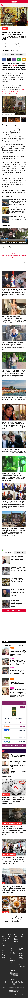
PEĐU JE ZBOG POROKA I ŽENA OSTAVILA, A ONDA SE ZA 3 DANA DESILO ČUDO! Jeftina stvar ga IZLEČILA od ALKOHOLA (18, 592)
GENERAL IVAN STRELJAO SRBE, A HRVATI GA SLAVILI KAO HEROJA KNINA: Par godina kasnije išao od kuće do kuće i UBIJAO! (14, 830)
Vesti (4, 931)
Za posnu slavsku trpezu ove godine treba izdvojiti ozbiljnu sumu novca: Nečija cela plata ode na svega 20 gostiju (13, 918)
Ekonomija (4, 938)
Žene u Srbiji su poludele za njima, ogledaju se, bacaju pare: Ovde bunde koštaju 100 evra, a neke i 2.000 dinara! (13, 889)
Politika (3, 933)
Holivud (9, 936)
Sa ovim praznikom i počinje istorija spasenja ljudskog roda (13, 91)
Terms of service (22, 966)
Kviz (9, 938)
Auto (11, 962)
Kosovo (3, 943)
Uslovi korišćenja (22, 960)
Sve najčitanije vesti (14, 610)
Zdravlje (3, 955)
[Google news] (14, 984)
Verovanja (23, 262)
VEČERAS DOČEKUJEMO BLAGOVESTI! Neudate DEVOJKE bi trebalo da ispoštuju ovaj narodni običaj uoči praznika (17, 210)
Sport (16, 931)
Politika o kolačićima (21, 958)
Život (3, 950)
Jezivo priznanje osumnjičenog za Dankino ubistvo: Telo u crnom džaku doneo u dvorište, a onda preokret (18, 603)
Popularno (20, 645)
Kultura (3, 959)
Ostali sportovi (16, 939)
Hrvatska (12, 955)
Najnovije (20, 552)
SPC (17, 262)
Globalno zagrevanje (12, 953)
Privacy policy (21, 964)
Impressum (21, 951)
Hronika (3, 936)
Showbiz (11, 931)
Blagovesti (14, 66)
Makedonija (12, 960)
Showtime (16, 943)
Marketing (21, 955)
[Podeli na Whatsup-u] (19, 59)
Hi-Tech (3, 957)
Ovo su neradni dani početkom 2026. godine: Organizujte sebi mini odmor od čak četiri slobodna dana (13, 800)
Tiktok (22, 936)
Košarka (16, 934)
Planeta (12, 950)
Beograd (4, 940)
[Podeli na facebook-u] (4, 59)
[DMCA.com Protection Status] (14, 991)
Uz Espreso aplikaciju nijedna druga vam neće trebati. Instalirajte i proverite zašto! (14, 255)
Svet (12, 948)
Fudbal (15, 933)
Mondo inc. (21, 949)
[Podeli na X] (9, 59)
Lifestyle (5, 948)
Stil (2, 952)
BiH (11, 957)
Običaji (3, 266)
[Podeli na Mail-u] (24, 59)
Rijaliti (9, 933)
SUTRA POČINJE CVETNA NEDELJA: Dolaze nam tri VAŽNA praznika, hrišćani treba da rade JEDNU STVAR (17, 219)
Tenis (15, 936)
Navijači (16, 941)
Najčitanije (8, 552)
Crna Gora (12, 958)
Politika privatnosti (21, 962)
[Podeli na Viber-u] (14, 59)
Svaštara (22, 934)
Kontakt (20, 953)
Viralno (23, 931)
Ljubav (3, 954)
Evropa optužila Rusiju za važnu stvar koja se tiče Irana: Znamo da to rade (17, 558)
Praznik (11, 262)
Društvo (3, 934)
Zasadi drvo (4, 942)
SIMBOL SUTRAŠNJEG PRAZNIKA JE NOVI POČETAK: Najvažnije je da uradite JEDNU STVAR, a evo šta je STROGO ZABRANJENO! (17, 202)
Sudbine (4, 945)
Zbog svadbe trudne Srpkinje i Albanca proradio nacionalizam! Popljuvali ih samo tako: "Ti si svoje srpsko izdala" (13, 860)
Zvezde (9, 934)
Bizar (22, 933)
